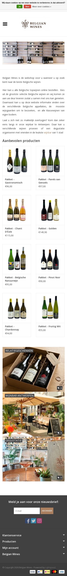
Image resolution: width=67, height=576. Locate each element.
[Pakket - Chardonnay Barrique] (16, 308)
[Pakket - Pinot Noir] (50, 259)
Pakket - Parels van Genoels (49, 181)
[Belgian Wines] (38, 23)
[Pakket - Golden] (50, 210)
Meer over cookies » (41, 7)
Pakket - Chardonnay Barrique (12, 328)
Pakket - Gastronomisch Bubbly (13, 181)
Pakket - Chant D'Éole (13, 230)
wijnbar (48, 132)
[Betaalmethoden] (32, 571)
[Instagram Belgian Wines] (39, 520)
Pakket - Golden (48, 228)
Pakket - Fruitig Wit (50, 326)
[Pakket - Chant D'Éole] (16, 210)
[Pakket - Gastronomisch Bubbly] (16, 161)
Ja (19, 7)
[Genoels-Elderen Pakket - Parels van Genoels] (50, 161)
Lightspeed (50, 567)
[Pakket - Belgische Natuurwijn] (16, 259)
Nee (27, 7)
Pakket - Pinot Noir (49, 277)
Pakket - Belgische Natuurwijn (15, 279)
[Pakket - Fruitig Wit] (50, 308)
